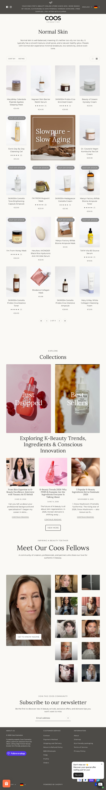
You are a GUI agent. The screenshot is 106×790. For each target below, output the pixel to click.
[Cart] (98, 19)
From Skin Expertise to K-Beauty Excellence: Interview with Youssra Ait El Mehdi (20, 492)
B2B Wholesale (49, 751)
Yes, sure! (78, 775)
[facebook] (7, 7)
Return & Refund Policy (53, 747)
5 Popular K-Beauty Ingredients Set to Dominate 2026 (85, 492)
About (76, 735)
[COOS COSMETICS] (53, 19)
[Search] (12, 19)
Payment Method (50, 739)
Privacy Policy (79, 751)
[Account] (93, 19)
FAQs (45, 755)
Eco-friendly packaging (83, 743)
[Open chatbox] (100, 784)
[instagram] (10, 7)
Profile (46, 759)
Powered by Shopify (53, 784)
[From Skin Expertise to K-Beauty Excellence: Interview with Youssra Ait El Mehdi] (20, 472)
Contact (46, 735)
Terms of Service (81, 747)
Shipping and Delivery (52, 743)
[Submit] (68, 718)
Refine (21, 59)
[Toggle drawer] (7, 19)
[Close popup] (101, 764)
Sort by (11, 59)
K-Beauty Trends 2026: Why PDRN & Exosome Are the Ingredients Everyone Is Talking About (53, 493)
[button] (92, 58)
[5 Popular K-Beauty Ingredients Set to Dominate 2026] (85, 472)
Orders (46, 763)
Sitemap (77, 739)
